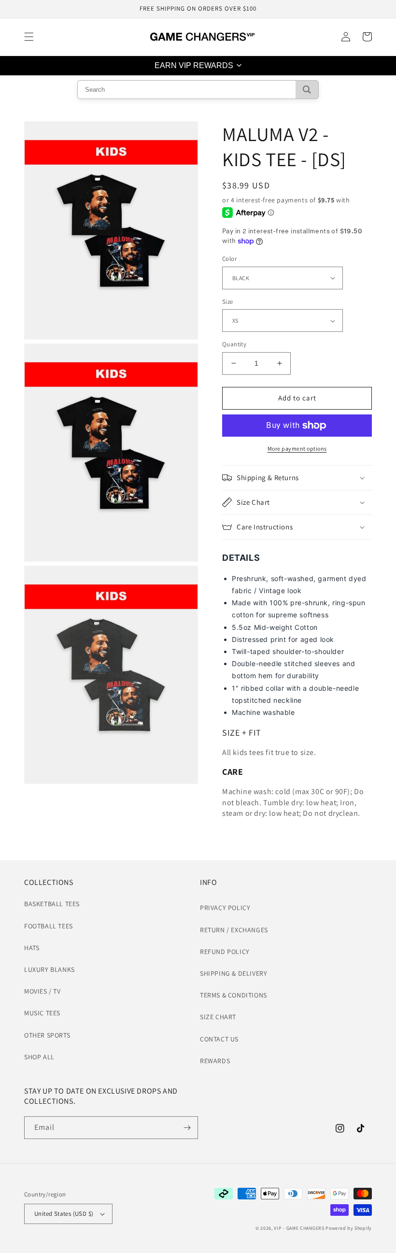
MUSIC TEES (42, 1013)
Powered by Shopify (348, 1228)
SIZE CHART (218, 1016)
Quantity (234, 344)
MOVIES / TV (42, 991)
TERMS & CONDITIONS (233, 995)
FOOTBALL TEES (48, 926)
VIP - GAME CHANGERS (299, 1228)
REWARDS (215, 1060)
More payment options (297, 448)
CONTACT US (219, 1039)
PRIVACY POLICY (225, 907)
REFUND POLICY (225, 951)
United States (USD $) (63, 1214)
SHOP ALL (39, 1057)
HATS (31, 947)
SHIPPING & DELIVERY (233, 973)
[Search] (307, 90)
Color (229, 259)
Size (227, 302)
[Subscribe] (187, 1127)
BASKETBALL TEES (52, 903)
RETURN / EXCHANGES (234, 930)
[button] (29, 36)
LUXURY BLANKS (49, 969)
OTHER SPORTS (47, 1035)
